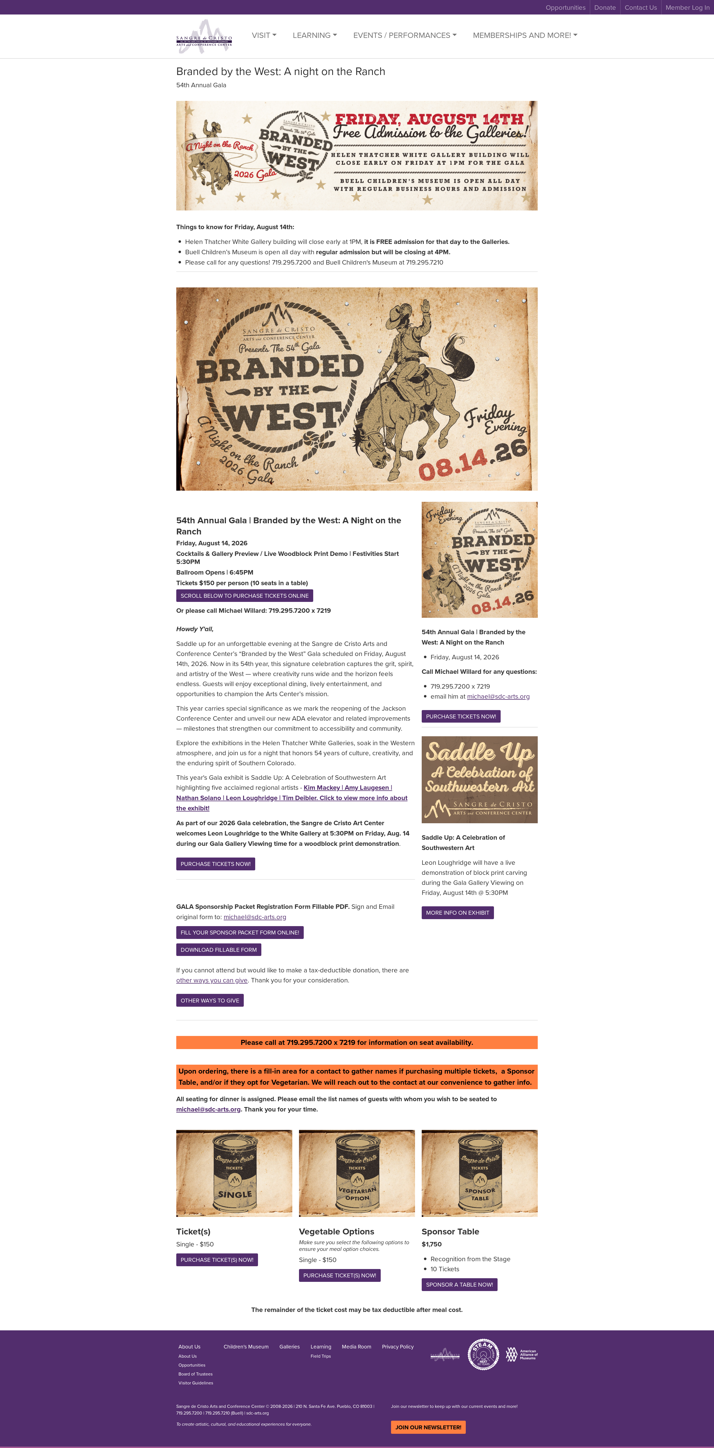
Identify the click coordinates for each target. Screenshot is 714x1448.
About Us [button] (189, 1346)
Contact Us (641, 7)
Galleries (289, 1346)
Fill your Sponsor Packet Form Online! (240, 932)
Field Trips (321, 1356)
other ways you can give (212, 980)
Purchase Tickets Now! (216, 864)
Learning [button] (312, 34)
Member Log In (688, 7)
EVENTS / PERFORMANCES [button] (401, 34)
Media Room (357, 1346)
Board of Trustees (195, 1374)
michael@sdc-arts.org (255, 916)
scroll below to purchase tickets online (245, 596)
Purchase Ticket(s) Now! (217, 1260)
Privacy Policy (398, 1346)
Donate (605, 7)
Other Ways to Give (210, 1000)
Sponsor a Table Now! (459, 1284)
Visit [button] (261, 34)
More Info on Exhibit (457, 913)
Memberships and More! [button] (522, 34)
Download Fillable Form (219, 950)
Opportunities (566, 7)
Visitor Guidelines (195, 1383)
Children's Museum (246, 1346)
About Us (187, 1356)
